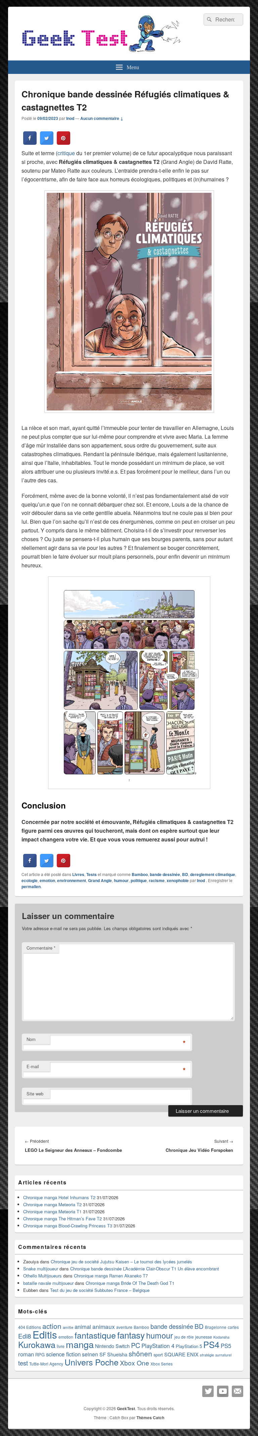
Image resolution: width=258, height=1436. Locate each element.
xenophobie (178, 880)
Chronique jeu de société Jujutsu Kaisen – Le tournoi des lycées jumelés (121, 1261)
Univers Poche (91, 1362)
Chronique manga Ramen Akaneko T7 (111, 1275)
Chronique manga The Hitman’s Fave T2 (62, 1218)
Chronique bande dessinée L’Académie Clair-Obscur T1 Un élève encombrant (144, 1268)
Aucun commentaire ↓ (101, 118)
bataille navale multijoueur (48, 1283)
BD (185, 874)
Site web (35, 1093)
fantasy (131, 1335)
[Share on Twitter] (46, 142)
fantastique (95, 1335)
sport (158, 1354)
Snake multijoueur (40, 1268)
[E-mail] (237, 1391)
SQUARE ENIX (181, 1354)
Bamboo (140, 874)
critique (66, 153)
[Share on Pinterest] (63, 142)
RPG (40, 1354)
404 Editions (29, 1327)
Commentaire (41, 948)
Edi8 (24, 1335)
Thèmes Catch (150, 1418)
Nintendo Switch (112, 1346)
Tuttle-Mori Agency (46, 1363)
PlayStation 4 (157, 1346)
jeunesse (203, 1337)
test (23, 1362)
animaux (103, 1326)
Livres (78, 874)
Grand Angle (100, 880)
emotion (47, 880)
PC (135, 1345)
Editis (45, 1334)
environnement (71, 880)
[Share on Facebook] (30, 142)
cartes (233, 1327)
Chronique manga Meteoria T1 (52, 1211)
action (51, 1326)
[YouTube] (222, 1391)
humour (121, 880)
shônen (140, 1353)
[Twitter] (208, 1391)
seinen (90, 1354)
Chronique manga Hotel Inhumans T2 (59, 1197)
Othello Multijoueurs (42, 1275)
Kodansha (221, 1337)
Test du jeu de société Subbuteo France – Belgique (99, 1290)
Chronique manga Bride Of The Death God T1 (130, 1283)
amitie (68, 1327)
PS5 (226, 1346)
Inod (70, 118)
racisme (157, 880)
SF (102, 1354)
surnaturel (223, 1354)
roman (26, 1354)
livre (60, 1346)
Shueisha (117, 1354)
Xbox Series (161, 1363)
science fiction (63, 1354)
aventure (124, 1327)
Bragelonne (215, 1327)
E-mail (33, 1066)
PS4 (211, 1344)
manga (80, 1344)
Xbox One (134, 1362)
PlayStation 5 (189, 1346)
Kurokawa (36, 1344)
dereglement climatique (212, 874)
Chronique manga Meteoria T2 (52, 1204)
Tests (91, 874)
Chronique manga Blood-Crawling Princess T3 (67, 1225)
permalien (31, 886)
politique (139, 880)
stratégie (207, 1354)
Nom (31, 1039)
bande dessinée (165, 874)
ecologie (30, 880)
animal (83, 1326)
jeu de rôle (184, 1337)
